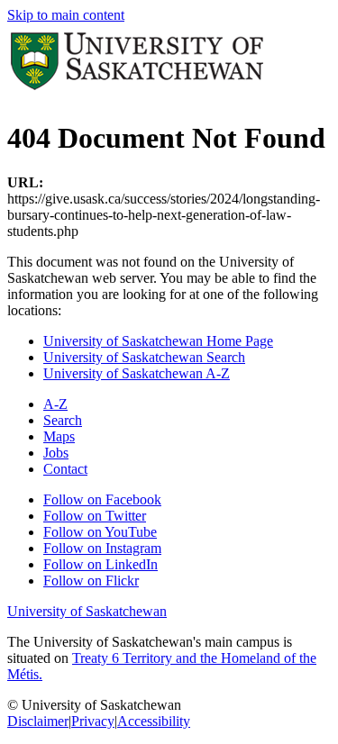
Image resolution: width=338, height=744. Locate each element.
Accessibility (153, 721)
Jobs (56, 452)
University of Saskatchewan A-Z (136, 373)
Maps (59, 436)
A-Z (55, 404)
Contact (65, 468)
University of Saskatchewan (87, 611)
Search (62, 420)
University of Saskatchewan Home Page (158, 341)
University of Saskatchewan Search (144, 357)
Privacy (92, 721)
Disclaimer (38, 721)
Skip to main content (65, 15)
